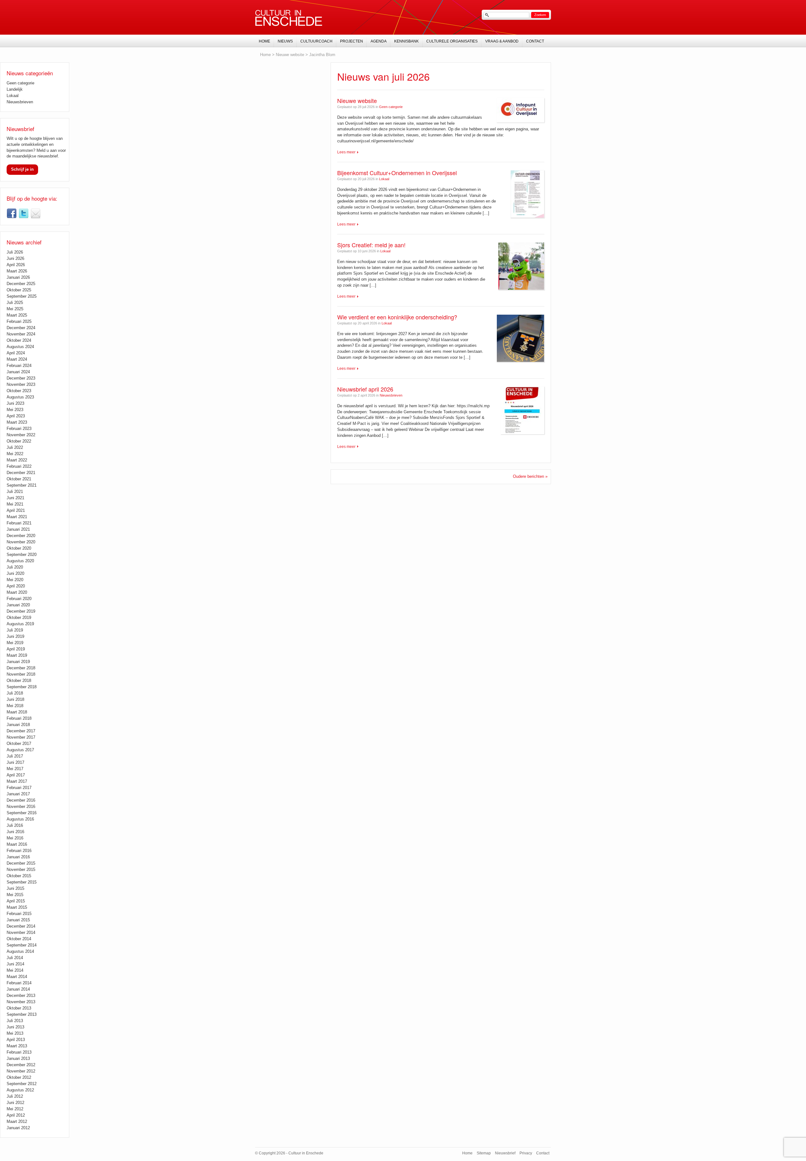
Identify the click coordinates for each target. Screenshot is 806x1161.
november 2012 (21, 1071)
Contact (535, 41)
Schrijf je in (22, 169)
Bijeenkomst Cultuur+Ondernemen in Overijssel (397, 173)
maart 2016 (17, 844)
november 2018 (21, 674)
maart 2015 (17, 907)
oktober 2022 (19, 441)
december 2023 (21, 378)
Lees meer (346, 152)
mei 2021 (15, 504)
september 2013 (22, 1014)
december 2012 (21, 1064)
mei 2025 (15, 308)
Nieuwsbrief (36, 214)
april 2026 (16, 264)
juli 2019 (15, 630)
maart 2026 (17, 271)
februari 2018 (19, 718)
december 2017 (21, 731)
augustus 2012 (20, 1090)
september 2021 (22, 485)
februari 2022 (19, 466)
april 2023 (16, 416)
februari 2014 (19, 983)
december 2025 (21, 283)
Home (265, 54)
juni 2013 (15, 1027)
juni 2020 (15, 573)
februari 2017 (19, 787)
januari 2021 (18, 529)
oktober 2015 (19, 875)
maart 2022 (17, 460)
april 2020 (16, 586)
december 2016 (21, 800)
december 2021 (21, 472)
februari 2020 (19, 598)
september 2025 (22, 296)
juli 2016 (15, 825)
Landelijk (15, 89)
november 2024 (21, 334)
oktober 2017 (19, 743)
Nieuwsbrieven (391, 395)
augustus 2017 (20, 749)
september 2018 (22, 686)
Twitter (24, 214)
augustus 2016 (20, 819)
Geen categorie (391, 107)
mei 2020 (15, 579)
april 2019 (16, 649)
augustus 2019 (20, 623)
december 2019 (21, 611)
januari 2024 (18, 371)
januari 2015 (18, 920)
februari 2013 (19, 1052)
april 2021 (16, 510)
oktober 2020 (19, 548)
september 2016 (22, 812)
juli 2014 (15, 957)
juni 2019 (15, 636)
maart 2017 (17, 781)
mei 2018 (15, 705)
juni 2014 (15, 964)
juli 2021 (15, 491)
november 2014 (21, 932)
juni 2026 (15, 258)
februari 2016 (19, 850)
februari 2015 (19, 913)
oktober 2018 (19, 680)
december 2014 (21, 926)
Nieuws (285, 41)
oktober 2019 (19, 617)
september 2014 (22, 945)
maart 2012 (17, 1121)
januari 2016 (18, 857)
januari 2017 (18, 794)
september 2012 (22, 1083)
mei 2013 (15, 1033)
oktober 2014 (19, 938)
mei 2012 (15, 1109)
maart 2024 (17, 359)
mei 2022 (15, 453)
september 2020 (22, 554)
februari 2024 (19, 365)
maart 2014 (17, 976)
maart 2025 (17, 315)
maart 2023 (17, 422)
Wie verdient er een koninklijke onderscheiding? (397, 317)
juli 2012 (15, 1096)
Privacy (525, 1153)
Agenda (379, 41)
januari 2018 (18, 724)
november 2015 (21, 869)
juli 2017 (15, 756)
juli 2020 (15, 567)
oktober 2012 (19, 1077)
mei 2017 (15, 768)
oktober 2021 (19, 479)
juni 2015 (15, 888)
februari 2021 (19, 523)
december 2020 (21, 535)
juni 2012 (15, 1102)
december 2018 (21, 668)
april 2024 (16, 353)
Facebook (12, 214)
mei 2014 (15, 970)
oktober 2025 (19, 290)
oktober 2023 (19, 390)
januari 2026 (18, 277)
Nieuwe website (357, 100)
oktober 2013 (19, 1008)
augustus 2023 (20, 397)
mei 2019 (15, 642)
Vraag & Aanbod (502, 41)
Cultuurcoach (316, 41)
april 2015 (16, 901)
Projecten (351, 41)
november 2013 (21, 1001)
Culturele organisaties (452, 41)
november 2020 (21, 542)
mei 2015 (15, 894)
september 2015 (22, 882)
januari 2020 (18, 605)
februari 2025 (19, 321)
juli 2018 (15, 693)
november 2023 (21, 384)
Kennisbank (406, 41)
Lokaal (384, 179)
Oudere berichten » (530, 476)
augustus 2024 (20, 346)
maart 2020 (17, 592)
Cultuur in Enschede (288, 17)
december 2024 (21, 327)
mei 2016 (15, 838)
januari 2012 (18, 1127)
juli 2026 (15, 252)
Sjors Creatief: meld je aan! (371, 245)
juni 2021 (15, 497)
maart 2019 (17, 655)
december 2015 (21, 863)
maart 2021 (17, 516)
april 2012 (16, 1115)
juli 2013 (15, 1020)
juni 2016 (15, 831)
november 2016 (21, 806)
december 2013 (21, 995)
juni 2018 (15, 699)
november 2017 (21, 737)
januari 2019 (18, 661)
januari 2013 (18, 1058)
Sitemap (484, 1153)
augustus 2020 (20, 560)
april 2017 (16, 775)
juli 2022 (15, 447)
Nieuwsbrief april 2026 (365, 389)
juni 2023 (15, 403)
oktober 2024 (19, 340)
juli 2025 (15, 302)
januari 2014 (18, 989)
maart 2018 (17, 712)
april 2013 (16, 1039)
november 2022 (21, 434)
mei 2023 (15, 409)
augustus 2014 (20, 951)
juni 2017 (15, 762)
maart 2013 (17, 1046)
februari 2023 (19, 428)
